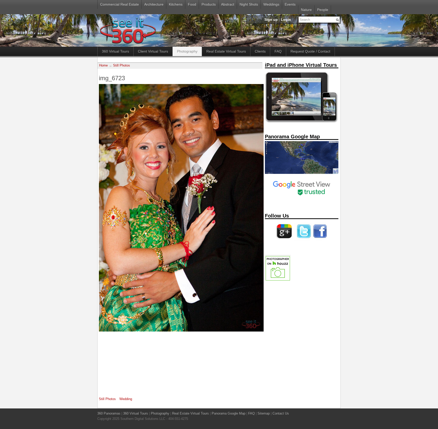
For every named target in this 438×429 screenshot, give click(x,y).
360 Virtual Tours (115, 51)
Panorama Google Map (228, 413)
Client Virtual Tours (153, 51)
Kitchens (175, 4)
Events (290, 4)
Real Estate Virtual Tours (226, 51)
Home (103, 65)
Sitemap (264, 413)
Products (209, 4)
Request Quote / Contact (310, 51)
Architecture (153, 4)
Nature (306, 10)
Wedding (125, 399)
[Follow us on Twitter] (303, 240)
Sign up (271, 20)
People (322, 10)
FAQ (278, 51)
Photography (187, 51)
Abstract (227, 4)
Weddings (271, 4)
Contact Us (280, 413)
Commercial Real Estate (119, 4)
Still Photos (121, 65)
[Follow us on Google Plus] (284, 240)
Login (286, 20)
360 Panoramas (108, 413)
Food (192, 4)
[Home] (127, 44)
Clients (260, 51)
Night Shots (249, 4)
